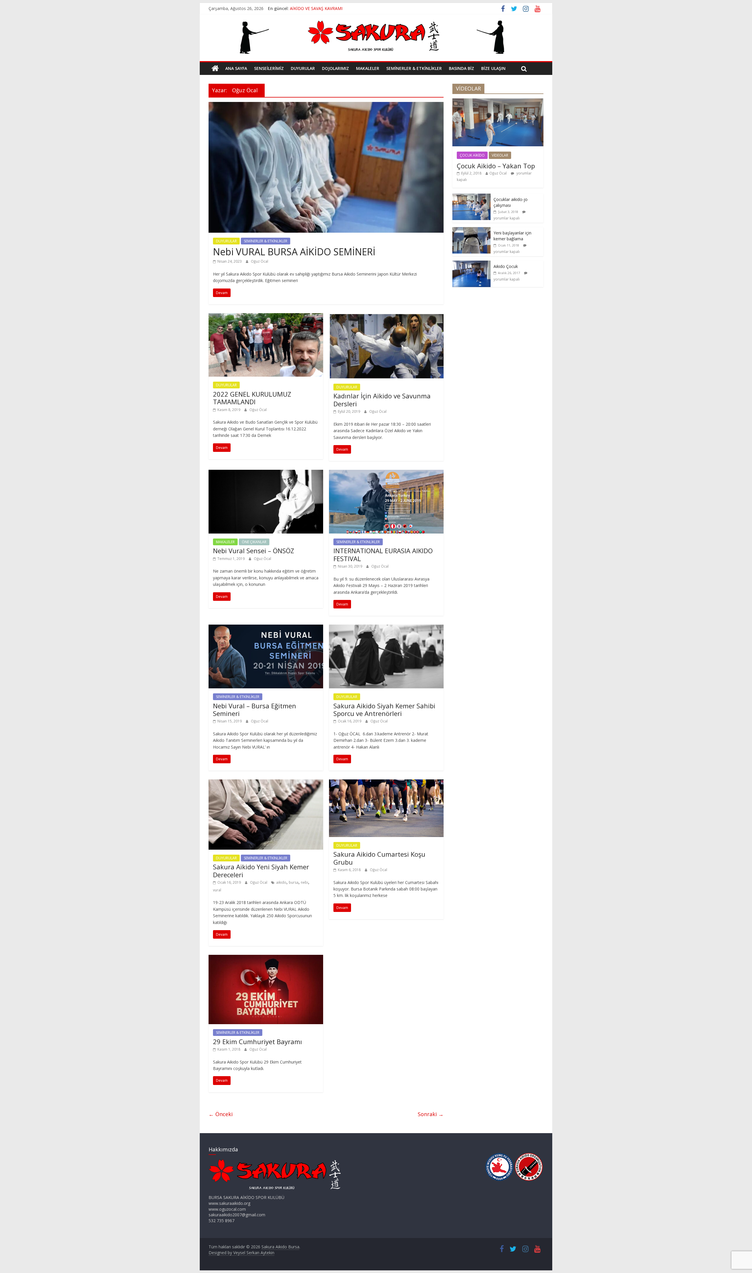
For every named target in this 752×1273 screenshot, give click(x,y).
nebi (304, 882)
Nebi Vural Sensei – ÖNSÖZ (253, 550)
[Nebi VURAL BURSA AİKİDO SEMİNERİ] (326, 105)
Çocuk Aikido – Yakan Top (496, 165)
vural (217, 890)
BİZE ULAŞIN (493, 68)
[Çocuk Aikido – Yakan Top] (497, 101)
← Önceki (221, 1114)
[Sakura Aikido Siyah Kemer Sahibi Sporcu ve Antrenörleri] (386, 628)
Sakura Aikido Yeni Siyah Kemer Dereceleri (261, 870)
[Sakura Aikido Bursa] (215, 68)
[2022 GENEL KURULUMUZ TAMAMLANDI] (266, 316)
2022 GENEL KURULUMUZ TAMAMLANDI (252, 398)
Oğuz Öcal (259, 261)
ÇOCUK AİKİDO (472, 155)
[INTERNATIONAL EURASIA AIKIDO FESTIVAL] (386, 473)
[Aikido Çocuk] (471, 263)
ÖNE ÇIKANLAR (254, 541)
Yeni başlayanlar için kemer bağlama (512, 235)
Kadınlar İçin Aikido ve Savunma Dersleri (382, 399)
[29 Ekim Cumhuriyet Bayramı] (266, 958)
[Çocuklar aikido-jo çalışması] (471, 196)
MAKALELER (367, 68)
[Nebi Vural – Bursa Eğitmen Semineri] (266, 628)
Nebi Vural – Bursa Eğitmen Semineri (254, 709)
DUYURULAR (303, 68)
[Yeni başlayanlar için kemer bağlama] (471, 230)
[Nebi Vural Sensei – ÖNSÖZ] (266, 473)
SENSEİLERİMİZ (269, 68)
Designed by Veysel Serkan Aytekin (241, 1252)
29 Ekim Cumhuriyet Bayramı (257, 1041)
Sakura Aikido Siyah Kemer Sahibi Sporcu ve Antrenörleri (384, 709)
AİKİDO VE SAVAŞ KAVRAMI (316, 8)
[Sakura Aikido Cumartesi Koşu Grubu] (386, 783)
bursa (293, 882)
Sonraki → (431, 1114)
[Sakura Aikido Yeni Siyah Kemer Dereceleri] (266, 783)
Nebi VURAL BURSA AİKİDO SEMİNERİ (294, 251)
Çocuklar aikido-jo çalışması (511, 202)
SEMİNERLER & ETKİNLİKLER (414, 68)
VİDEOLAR (500, 155)
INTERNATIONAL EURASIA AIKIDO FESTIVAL (383, 554)
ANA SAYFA (236, 68)
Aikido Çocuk (506, 266)
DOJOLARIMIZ (335, 68)
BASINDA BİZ (461, 68)
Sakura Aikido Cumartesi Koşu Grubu (379, 858)
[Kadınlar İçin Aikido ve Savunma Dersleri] (386, 316)
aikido (281, 882)
